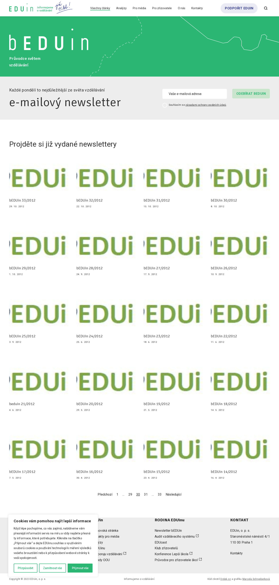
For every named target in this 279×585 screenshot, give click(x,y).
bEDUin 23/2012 (157, 336)
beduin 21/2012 (22, 404)
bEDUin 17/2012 (22, 472)
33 (160, 494)
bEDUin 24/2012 (89, 336)
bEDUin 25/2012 (22, 336)
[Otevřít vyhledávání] (266, 8)
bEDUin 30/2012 (224, 200)
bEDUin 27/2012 (157, 268)
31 (146, 494)
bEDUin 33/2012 (22, 200)
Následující (173, 494)
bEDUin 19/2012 (157, 404)
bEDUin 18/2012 (224, 404)
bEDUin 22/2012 (224, 336)
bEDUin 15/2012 (157, 472)
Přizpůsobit (25, 568)
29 (130, 494)
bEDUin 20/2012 (89, 404)
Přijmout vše (80, 568)
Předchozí (105, 494)
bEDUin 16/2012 (89, 472)
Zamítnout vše (52, 568)
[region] (53, 545)
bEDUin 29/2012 (22, 268)
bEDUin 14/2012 (224, 472)
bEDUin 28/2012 (89, 268)
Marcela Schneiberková (256, 579)
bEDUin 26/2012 (224, 268)
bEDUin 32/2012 (89, 200)
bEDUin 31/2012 (157, 200)
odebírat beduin (251, 94)
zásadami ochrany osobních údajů (205, 105)
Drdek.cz (225, 579)
